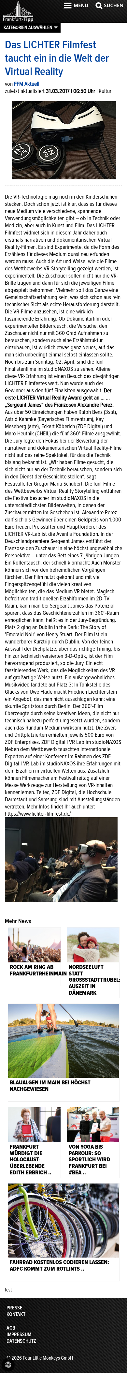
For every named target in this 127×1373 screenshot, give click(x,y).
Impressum (19, 1334)
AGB (11, 1328)
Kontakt (16, 1314)
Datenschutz (21, 1341)
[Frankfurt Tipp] (18, 21)
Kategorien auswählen (28, 27)
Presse (14, 1308)
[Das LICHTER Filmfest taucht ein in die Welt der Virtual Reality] (64, 139)
